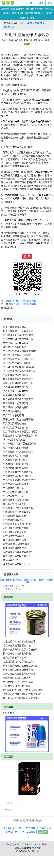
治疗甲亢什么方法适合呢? (16, 483)
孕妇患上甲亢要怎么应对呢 (17, 355)
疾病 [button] (14, 13)
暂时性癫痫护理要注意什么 (22, 300)
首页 (22, 23)
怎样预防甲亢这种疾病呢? (16, 391)
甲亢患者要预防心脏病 (14, 423)
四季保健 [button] (30, 8)
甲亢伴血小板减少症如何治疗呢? (19, 479)
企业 (24, 3)
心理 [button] (13, 8)
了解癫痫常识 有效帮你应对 (17, 685)
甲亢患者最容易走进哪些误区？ (19, 508)
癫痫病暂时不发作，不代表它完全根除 (22, 689)
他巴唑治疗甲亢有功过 (14, 540)
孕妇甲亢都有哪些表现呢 (15, 387)
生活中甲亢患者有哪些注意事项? (19, 351)
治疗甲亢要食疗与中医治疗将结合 (20, 431)
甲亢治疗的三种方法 (13, 487)
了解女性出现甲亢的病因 (15, 375)
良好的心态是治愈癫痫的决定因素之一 (22, 697)
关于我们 (7, 828)
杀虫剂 (38, 820)
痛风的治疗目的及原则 (14, 504)
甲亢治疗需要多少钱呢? (15, 459)
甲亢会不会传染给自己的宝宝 (18, 399)
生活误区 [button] (48, 13)
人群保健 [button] (6, 13)
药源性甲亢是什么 (12, 560)
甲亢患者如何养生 (12, 411)
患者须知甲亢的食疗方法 (15, 455)
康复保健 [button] (29, 13)
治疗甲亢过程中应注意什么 (17, 528)
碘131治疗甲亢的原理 (14, 439)
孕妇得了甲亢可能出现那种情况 (19, 367)
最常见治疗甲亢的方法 (14, 548)
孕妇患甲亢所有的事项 (14, 347)
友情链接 (30, 831)
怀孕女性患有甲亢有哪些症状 (18, 379)
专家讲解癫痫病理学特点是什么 (19, 661)
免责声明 (19, 831)
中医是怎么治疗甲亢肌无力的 (18, 471)
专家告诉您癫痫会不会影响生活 (19, 641)
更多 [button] (49, 3)
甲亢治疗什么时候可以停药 (17, 475)
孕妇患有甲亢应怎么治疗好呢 (18, 359)
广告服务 (30, 828)
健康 (41, 3)
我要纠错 (27, 44)
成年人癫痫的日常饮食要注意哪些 (20, 665)
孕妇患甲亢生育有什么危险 (17, 363)
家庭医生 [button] (38, 13)
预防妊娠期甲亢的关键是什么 (18, 383)
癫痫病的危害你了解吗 (14, 657)
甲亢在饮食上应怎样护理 (15, 491)
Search (8, 809)
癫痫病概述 (9, 26)
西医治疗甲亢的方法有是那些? (18, 419)
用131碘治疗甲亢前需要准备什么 (19, 443)
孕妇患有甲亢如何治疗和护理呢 (19, 371)
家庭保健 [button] (5, 8)
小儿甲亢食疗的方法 (13, 495)
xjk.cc (30, 844)
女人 (32, 3)
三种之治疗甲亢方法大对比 (17, 427)
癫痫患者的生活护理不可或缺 (18, 681)
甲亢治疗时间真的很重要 (15, 463)
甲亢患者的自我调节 (13, 520)
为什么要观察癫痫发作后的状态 (19, 673)
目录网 (16, 820)
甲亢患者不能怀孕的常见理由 (18, 335)
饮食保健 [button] (39, 8)
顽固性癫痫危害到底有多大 (17, 677)
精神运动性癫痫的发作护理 (17, 653)
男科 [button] (32, 17)
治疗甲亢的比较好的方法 (15, 447)
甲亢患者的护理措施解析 (15, 407)
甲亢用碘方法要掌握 (13, 536)
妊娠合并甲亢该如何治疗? (16, 499)
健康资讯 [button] (24, 17)
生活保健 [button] (20, 8)
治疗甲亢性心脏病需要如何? (17, 552)
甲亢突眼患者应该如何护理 (17, 524)
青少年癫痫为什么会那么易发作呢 (20, 649)
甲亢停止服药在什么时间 (15, 467)
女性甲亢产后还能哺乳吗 (15, 343)
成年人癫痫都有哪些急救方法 (18, 669)
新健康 (27, 847)
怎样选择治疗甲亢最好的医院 (18, 451)
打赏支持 (19, 828)
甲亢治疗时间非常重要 (14, 516)
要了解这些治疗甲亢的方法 (17, 564)
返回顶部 (43, 832)
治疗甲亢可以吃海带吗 (14, 532)
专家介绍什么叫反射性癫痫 (22, 304)
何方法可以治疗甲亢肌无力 (17, 556)
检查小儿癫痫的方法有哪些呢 (18, 330)
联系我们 (42, 828)
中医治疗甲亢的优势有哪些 (17, 512)
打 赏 (27, 256)
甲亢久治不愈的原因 (13, 415)
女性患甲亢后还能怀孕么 (15, 395)
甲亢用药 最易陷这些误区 (16, 544)
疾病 (29, 23)
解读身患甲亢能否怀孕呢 (15, 403)
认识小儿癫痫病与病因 (14, 326)
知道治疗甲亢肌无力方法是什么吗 (20, 435)
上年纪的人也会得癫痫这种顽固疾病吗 (22, 693)
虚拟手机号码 (27, 820)
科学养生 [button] (49, 8)
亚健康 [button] (20, 13)
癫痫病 (38, 23)
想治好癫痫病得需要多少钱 (17, 645)
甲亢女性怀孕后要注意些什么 (18, 339)
